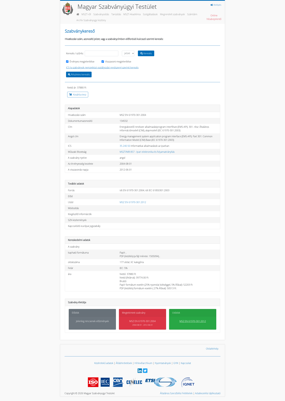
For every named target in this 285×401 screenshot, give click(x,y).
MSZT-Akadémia (132, 14)
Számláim (192, 14)
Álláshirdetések (124, 363)
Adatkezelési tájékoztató (207, 393)
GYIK (175, 363)
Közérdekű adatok (103, 363)
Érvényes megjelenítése (82, 61)
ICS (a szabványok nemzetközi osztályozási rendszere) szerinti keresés (102, 67)
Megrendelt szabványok (172, 14)
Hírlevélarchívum (143, 363)
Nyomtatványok (163, 363)
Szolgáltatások (150, 14)
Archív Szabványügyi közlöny (91, 20)
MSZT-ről (86, 14)
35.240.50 (125, 145)
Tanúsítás (116, 14)
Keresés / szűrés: (75, 53)
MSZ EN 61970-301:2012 (133, 202)
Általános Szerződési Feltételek (176, 393)
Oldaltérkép (212, 348)
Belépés (217, 5)
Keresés (147, 53)
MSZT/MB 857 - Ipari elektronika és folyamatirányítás (147, 151)
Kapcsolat (186, 363)
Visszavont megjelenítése (118, 61)
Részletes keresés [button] (80, 74)
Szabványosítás (101, 14)
